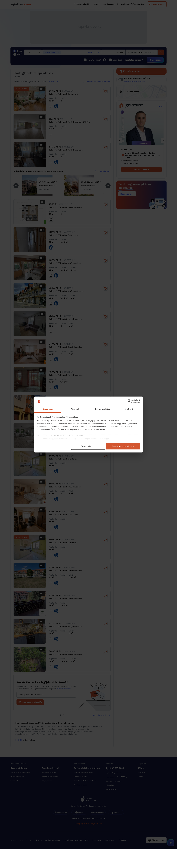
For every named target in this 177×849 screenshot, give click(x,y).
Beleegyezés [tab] (48, 409)
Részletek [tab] (75, 409)
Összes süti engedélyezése (123, 446)
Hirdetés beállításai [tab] (102, 409)
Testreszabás (86, 446)
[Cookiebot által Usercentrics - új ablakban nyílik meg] (129, 401)
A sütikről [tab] (129, 409)
